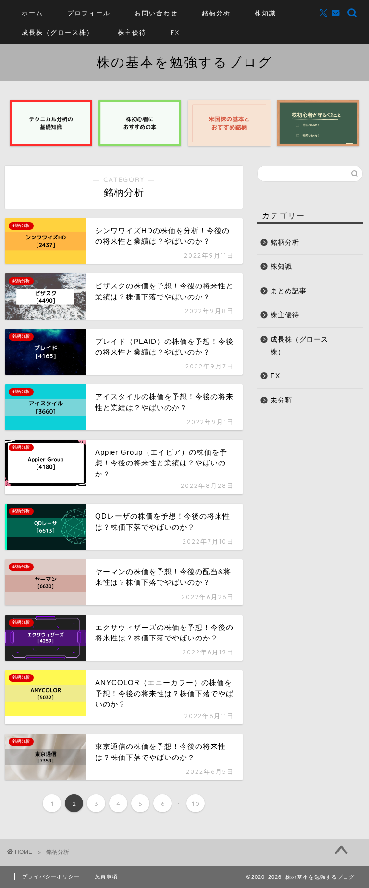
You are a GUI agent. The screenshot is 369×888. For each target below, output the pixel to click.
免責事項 (106, 876)
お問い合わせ (156, 13)
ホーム (32, 13)
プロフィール (89, 13)
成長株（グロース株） (58, 32)
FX (175, 32)
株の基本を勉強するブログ (185, 62)
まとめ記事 (289, 291)
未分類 (281, 400)
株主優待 (132, 32)
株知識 (265, 13)
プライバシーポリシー (51, 876)
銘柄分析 (216, 13)
